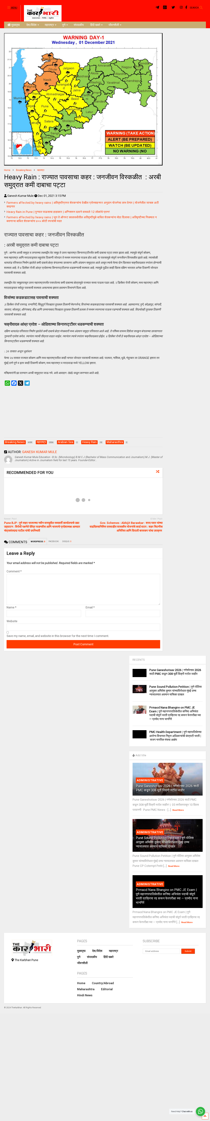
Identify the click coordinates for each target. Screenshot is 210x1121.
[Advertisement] (83, 415)
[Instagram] (181, 7)
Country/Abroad (103, 983)
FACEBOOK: (54, 541)
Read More (178, 810)
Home (81, 983)
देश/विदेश (31, 25)
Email (90, 607)
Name (11, 607)
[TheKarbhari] (41, 12)
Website (12, 621)
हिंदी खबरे (95, 25)
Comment (14, 571)
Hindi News (84, 995)
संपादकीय (79, 25)
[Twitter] (173, 7)
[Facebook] (186, 7)
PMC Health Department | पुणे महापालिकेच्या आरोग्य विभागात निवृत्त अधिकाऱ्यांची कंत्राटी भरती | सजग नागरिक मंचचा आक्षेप (175, 735)
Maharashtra (85, 989)
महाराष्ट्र (49, 25)
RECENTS (139, 659)
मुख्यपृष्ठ (15, 25)
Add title (140, 755)
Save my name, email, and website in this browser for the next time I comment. (58, 636)
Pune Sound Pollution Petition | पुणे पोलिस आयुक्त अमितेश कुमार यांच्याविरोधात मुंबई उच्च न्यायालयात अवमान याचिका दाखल (175, 690)
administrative (150, 780)
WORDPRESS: (38, 541)
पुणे (63, 25)
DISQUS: (66, 541)
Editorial (107, 989)
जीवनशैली (113, 25)
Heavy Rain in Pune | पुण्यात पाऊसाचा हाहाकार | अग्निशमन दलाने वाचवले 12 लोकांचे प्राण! (58, 212)
